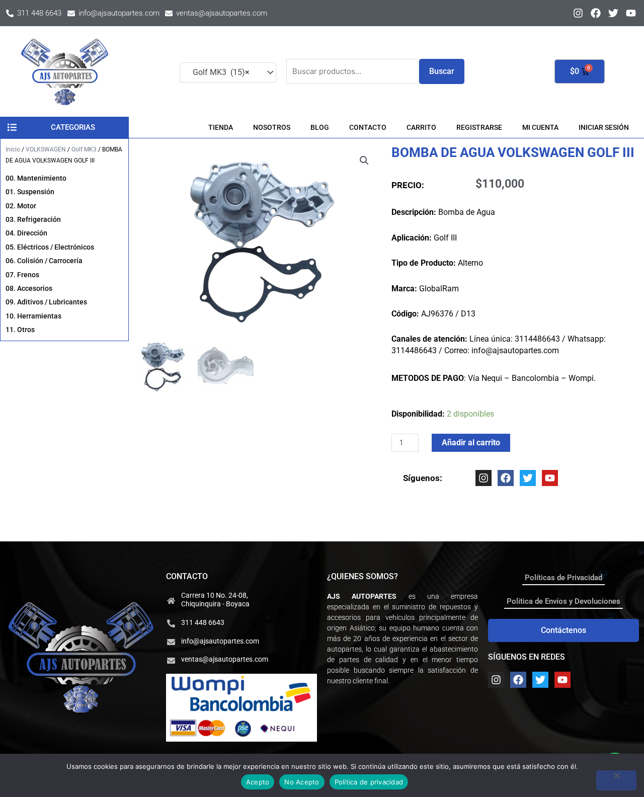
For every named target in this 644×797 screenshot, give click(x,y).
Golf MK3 (84, 149)
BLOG (319, 127)
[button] (364, 160)
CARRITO (421, 127)
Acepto (258, 782)
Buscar (441, 71)
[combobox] (228, 72)
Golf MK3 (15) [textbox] (218, 72)
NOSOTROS (271, 127)
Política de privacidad (369, 782)
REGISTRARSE (479, 127)
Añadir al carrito (471, 442)
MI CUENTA (540, 127)
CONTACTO (367, 127)
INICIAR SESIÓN (604, 127)
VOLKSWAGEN (46, 149)
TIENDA (220, 127)
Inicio (13, 149)
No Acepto (301, 782)
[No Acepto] (616, 780)
